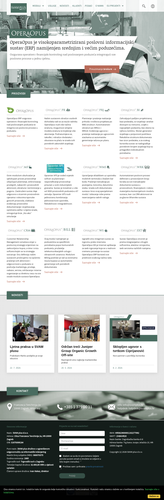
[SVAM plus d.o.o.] (19, 7)
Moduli (37, 5)
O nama (99, 5)
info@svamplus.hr (133, 405)
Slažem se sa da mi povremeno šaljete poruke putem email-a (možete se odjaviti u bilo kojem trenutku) (80, 459)
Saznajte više (14, 136)
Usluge (52, 5)
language (152, 6)
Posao (88, 5)
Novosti (64, 5)
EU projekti (113, 5)
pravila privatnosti (94, 466)
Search (143, 6)
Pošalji (72, 475)
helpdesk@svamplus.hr (142, 408)
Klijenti (77, 5)
